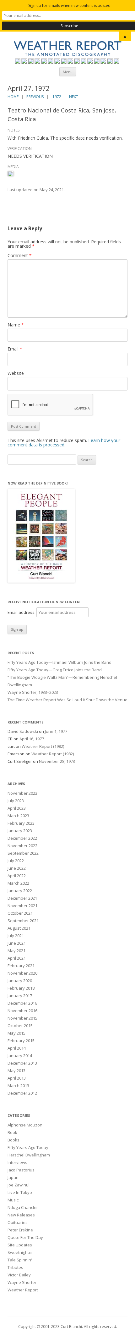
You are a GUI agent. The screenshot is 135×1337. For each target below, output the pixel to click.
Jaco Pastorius (21, 1170)
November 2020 (22, 973)
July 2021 (16, 935)
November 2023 (22, 793)
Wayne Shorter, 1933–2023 (33, 692)
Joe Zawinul (19, 1185)
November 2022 (22, 845)
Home (13, 96)
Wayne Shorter (22, 1282)
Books (13, 1140)
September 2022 (23, 853)
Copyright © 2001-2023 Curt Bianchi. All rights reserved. (67, 1326)
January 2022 (20, 890)
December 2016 (22, 1003)
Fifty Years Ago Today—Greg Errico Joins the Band (55, 670)
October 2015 (20, 1025)
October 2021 (20, 913)
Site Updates (20, 1245)
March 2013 (18, 1085)
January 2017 (20, 995)
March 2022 (18, 883)
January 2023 (20, 830)
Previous (35, 96)
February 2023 (21, 823)
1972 (56, 96)
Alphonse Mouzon (25, 1125)
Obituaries (18, 1222)
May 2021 (16, 950)
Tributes (15, 1267)
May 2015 (16, 1033)
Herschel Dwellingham (29, 1155)
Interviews (17, 1162)
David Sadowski (23, 731)
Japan (13, 1177)
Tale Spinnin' (20, 1260)
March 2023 (18, 815)
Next (73, 96)
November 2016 (22, 1010)
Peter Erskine (20, 1230)
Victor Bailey (19, 1275)
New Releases (21, 1215)
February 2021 (21, 965)
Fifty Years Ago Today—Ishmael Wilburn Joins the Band (59, 662)
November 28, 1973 (57, 761)
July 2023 (16, 800)
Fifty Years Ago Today (28, 1147)
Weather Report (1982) (43, 746)
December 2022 (22, 838)
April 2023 (17, 808)
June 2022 (17, 868)
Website (16, 373)
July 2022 (16, 860)
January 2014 (20, 1055)
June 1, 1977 (56, 731)
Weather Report (23, 1290)
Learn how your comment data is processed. (64, 442)
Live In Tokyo (20, 1192)
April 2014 (17, 1048)
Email (15, 349)
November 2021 (22, 905)
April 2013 (17, 1078)
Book (12, 1132)
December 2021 (22, 898)
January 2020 (20, 980)
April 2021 (17, 958)
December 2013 (22, 1063)
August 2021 (19, 928)
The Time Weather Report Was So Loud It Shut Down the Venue (67, 700)
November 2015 (22, 1018)
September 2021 (23, 920)
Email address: (22, 612)
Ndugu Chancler (23, 1207)
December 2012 (22, 1093)
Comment (20, 255)
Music (13, 1200)
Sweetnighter (20, 1252)
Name (16, 325)
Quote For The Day (25, 1237)
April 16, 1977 (31, 739)
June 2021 (17, 943)
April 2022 (17, 875)
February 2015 (21, 1040)
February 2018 (21, 988)
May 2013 (16, 1070)
